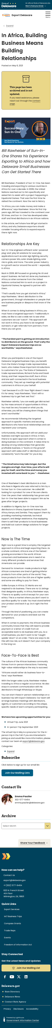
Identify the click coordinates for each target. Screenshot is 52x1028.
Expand (9, 25)
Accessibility (32, 1008)
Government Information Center (22, 1020)
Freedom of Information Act (18, 944)
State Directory (12, 991)
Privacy (7, 1008)
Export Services (11, 909)
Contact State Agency (15, 1001)
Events (7, 937)
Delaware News (12, 996)
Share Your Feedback (32, 842)
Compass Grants (12, 923)
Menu (48, 17)
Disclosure (18, 1008)
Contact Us (9, 875)
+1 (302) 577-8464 (13, 885)
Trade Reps (9, 930)
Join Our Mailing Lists (17, 772)
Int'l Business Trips (13, 916)
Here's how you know (34, 6)
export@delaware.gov (33, 741)
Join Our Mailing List (28, 967)
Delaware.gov (11, 985)
